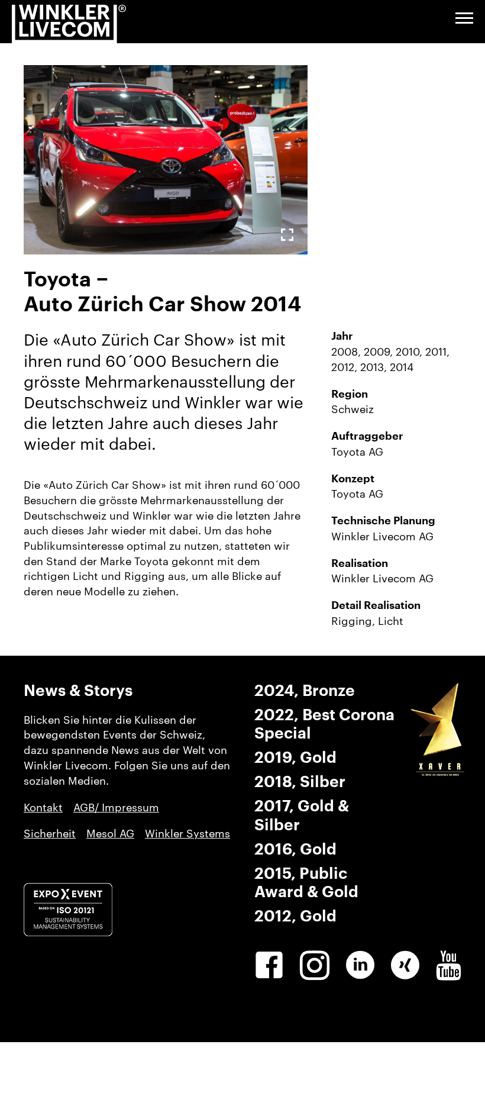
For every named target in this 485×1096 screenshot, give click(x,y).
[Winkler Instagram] (314, 965)
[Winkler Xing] (405, 965)
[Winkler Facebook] (269, 965)
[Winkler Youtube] (448, 965)
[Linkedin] (360, 965)
